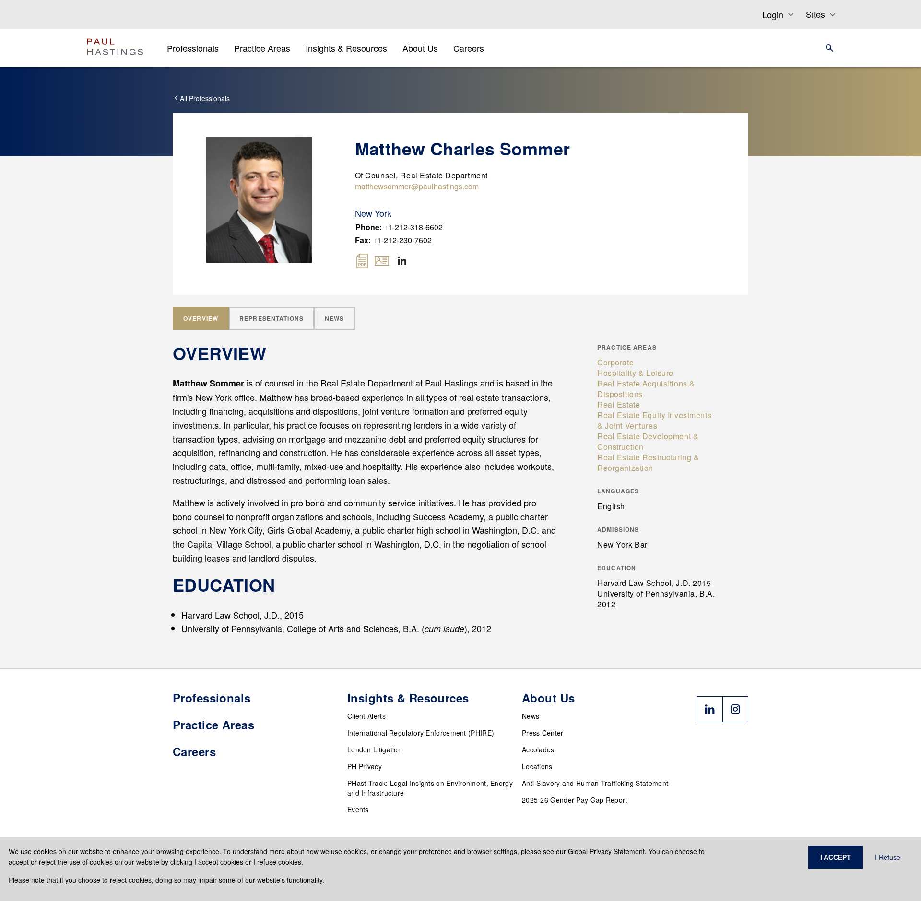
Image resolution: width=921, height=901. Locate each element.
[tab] (201, 318)
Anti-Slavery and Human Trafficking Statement (595, 783)
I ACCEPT (835, 857)
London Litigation (374, 749)
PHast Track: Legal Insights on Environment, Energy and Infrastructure (430, 787)
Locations (537, 766)
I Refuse (887, 857)
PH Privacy (364, 766)
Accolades (538, 749)
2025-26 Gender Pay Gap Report (574, 800)
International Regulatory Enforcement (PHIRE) (420, 732)
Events (358, 809)
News (530, 716)
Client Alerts (366, 716)
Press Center (543, 732)
